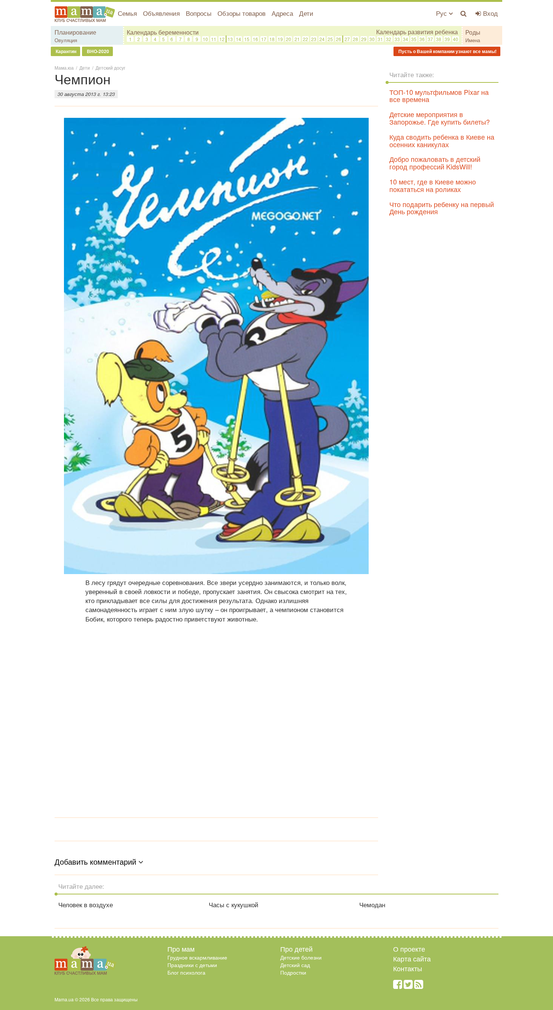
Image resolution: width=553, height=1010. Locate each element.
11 (213, 39)
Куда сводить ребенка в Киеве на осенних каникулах (441, 140)
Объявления (161, 13)
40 (455, 39)
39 (447, 39)
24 (322, 39)
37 (430, 39)
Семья (127, 13)
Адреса (282, 13)
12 (222, 39)
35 (413, 39)
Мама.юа (64, 67)
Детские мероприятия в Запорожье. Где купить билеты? (439, 117)
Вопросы (198, 13)
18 (272, 39)
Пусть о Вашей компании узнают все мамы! (447, 51)
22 (305, 39)
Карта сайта (412, 958)
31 (380, 39)
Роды (472, 32)
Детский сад (295, 965)
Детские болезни (301, 957)
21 (297, 39)
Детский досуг (110, 67)
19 (280, 39)
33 (397, 39)
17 (263, 39)
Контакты (407, 968)
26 (338, 39)
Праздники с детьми (192, 965)
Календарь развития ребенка (417, 32)
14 (238, 39)
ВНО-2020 (97, 51)
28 (355, 39)
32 (388, 39)
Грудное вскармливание (197, 957)
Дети (306, 13)
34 (405, 39)
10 (205, 39)
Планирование (75, 32)
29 (363, 39)
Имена (472, 40)
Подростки (293, 972)
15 (246, 39)
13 (230, 39)
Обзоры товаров (241, 13)
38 (438, 39)
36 (422, 39)
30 (372, 39)
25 (330, 39)
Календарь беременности (163, 32)
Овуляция (66, 40)
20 (288, 39)
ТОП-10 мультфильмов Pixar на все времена (439, 95)
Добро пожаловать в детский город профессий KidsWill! (434, 162)
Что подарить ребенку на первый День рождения (441, 207)
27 (347, 39)
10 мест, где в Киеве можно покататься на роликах (432, 185)
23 (313, 39)
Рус (442, 13)
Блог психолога (186, 972)
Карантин (65, 51)
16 (255, 39)
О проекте (409, 949)
